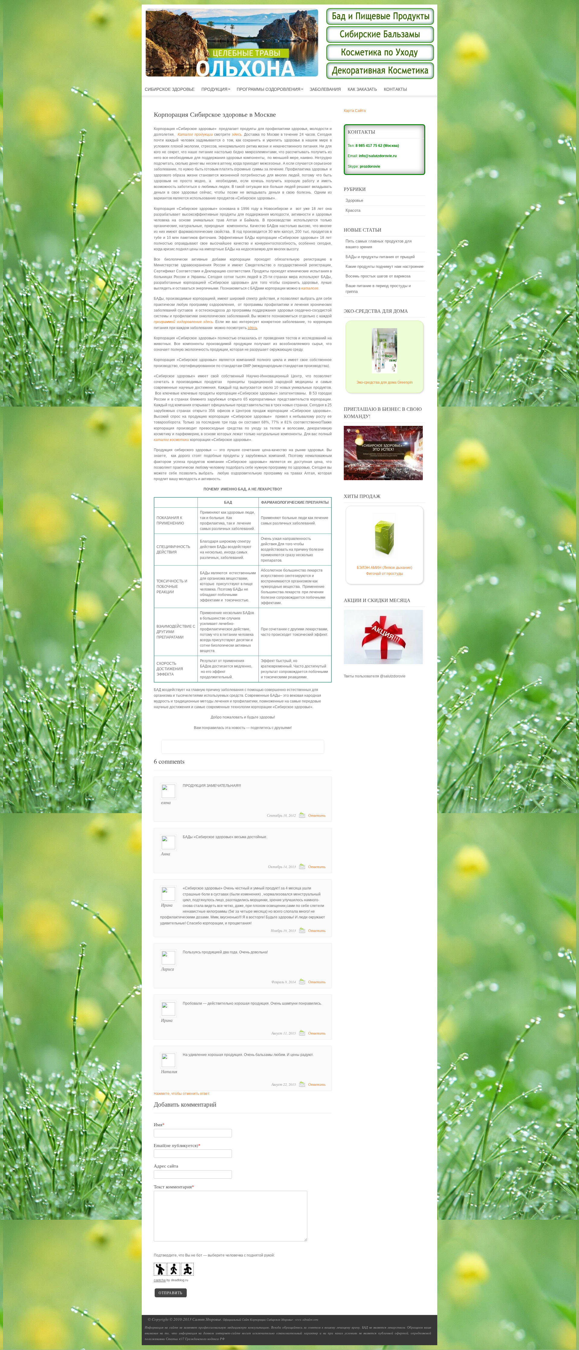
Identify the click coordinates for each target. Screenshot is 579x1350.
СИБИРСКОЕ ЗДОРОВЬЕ (170, 91)
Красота (353, 213)
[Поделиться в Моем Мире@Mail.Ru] (237, 749)
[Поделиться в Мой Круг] (214, 749)
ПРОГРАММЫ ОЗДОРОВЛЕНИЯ (270, 91)
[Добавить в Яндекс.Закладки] (294, 749)
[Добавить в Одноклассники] (191, 749)
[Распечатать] (306, 749)
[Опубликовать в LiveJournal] (271, 749)
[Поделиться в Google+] (225, 749)
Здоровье (354, 203)
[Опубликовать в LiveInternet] (248, 749)
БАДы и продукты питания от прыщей (380, 259)
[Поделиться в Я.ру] (260, 749)
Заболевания (325, 91)
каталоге (309, 291)
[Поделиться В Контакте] (168, 749)
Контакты (395, 91)
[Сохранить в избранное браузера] (317, 749)
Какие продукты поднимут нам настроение (384, 269)
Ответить (316, 817)
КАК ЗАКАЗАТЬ (362, 91)
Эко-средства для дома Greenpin (384, 385)
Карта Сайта (355, 113)
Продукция (215, 91)
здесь (237, 137)
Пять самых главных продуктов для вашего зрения (379, 246)
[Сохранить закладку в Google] (283, 749)
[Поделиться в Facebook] (202, 749)
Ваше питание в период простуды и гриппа (378, 291)
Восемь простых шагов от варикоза (378, 278)
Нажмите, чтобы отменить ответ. (182, 1096)
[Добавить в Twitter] (180, 749)
